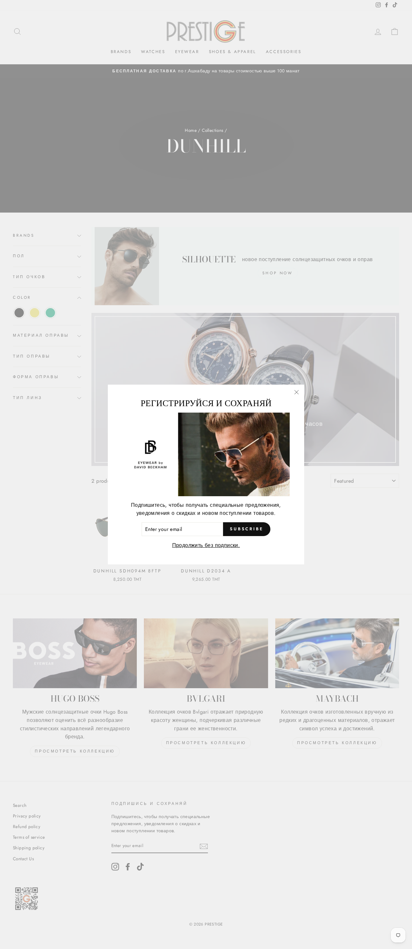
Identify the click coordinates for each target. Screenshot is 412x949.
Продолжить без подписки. (206, 545)
